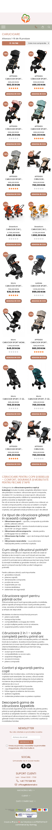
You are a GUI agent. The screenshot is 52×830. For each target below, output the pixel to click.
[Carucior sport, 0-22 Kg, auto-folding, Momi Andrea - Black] (13, 378)
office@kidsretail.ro (27, 784)
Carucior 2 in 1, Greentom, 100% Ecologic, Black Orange (13, 229)
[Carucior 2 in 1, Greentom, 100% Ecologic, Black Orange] (13, 212)
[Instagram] (28, 766)
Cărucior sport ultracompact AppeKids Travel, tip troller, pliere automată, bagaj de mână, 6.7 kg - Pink (13, 129)
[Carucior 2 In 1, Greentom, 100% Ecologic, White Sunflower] (39, 212)
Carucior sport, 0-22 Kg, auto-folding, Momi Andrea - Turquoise (38, 399)
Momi (13, 283)
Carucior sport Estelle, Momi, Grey (13, 286)
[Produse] (3, 28)
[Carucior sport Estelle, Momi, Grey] (13, 265)
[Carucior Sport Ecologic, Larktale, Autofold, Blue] (39, 265)
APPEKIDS (13, 76)
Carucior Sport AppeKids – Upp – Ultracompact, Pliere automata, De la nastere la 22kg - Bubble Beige (38, 342)
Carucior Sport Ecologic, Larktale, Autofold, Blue (38, 286)
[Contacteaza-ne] (36, 27)
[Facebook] (23, 766)
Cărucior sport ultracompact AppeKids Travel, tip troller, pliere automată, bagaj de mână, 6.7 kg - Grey (13, 449)
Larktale (38, 283)
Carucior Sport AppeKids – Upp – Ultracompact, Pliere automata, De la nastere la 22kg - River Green (39, 129)
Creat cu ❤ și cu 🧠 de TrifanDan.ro (19, 822)
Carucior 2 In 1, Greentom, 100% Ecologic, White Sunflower (39, 229)
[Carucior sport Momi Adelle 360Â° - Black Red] (13, 322)
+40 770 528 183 (27, 781)
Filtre (14, 43)
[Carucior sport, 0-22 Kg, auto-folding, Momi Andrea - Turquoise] (39, 378)
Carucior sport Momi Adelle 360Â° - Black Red (13, 342)
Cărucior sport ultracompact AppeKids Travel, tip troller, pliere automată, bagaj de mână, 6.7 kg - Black (39, 79)
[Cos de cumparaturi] (43, 27)
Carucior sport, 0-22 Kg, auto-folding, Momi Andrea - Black (13, 399)
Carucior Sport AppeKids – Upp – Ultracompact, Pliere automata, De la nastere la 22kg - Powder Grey (13, 179)
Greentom (13, 226)
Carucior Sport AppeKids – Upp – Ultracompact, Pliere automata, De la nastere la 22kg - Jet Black (13, 79)
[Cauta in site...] (49, 27)
